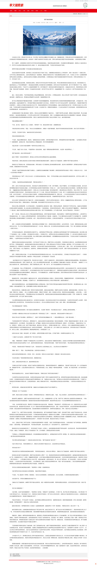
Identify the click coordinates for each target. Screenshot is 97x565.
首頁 (11, 10)
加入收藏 (81, 0)
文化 (20, 10)
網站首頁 (79, 13)
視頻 (45, 10)
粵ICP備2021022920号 (48, 563)
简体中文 (86, 0)
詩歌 (28, 10)
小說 (41, 10)
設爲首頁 (77, 0)
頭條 (15, 10)
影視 (37, 10)
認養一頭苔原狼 (16, 554)
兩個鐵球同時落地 (16, 555)
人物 (24, 10)
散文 (32, 10)
